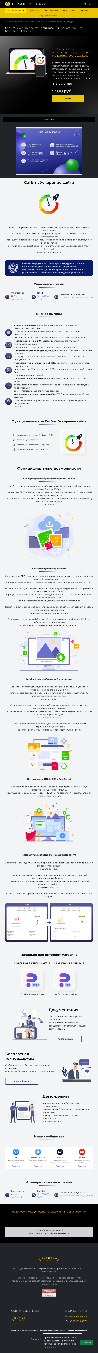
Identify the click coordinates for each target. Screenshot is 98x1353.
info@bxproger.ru (78, 1316)
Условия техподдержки (77, 1330)
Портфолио (69, 10)
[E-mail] (14, 1318)
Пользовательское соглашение (52, 1330)
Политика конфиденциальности (24, 1330)
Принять (86, 1342)
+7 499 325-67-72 (78, 1321)
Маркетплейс (14, 10)
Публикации (52, 10)
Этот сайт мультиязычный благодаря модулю (49, 1232)
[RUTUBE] (49, 1258)
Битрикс (40, 4)
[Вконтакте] (56, 1258)
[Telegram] (42, 1258)
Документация (49, 15)
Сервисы (33, 10)
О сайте (84, 10)
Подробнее (50, 1347)
